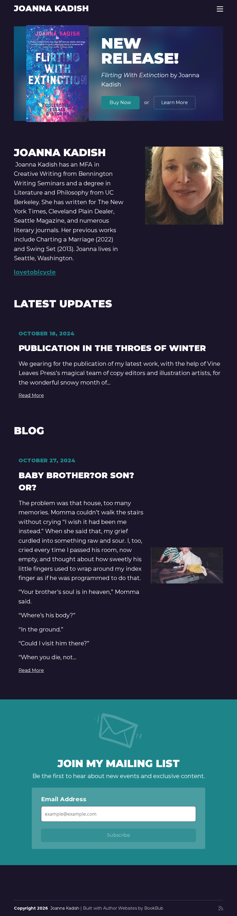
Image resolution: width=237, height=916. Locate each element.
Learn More (174, 102)
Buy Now (120, 102)
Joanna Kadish (51, 8)
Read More (31, 395)
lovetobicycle (35, 272)
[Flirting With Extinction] (57, 73)
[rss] (221, 908)
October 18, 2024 (46, 333)
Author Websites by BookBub (133, 908)
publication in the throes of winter (112, 348)
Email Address (63, 799)
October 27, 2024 (46, 460)
